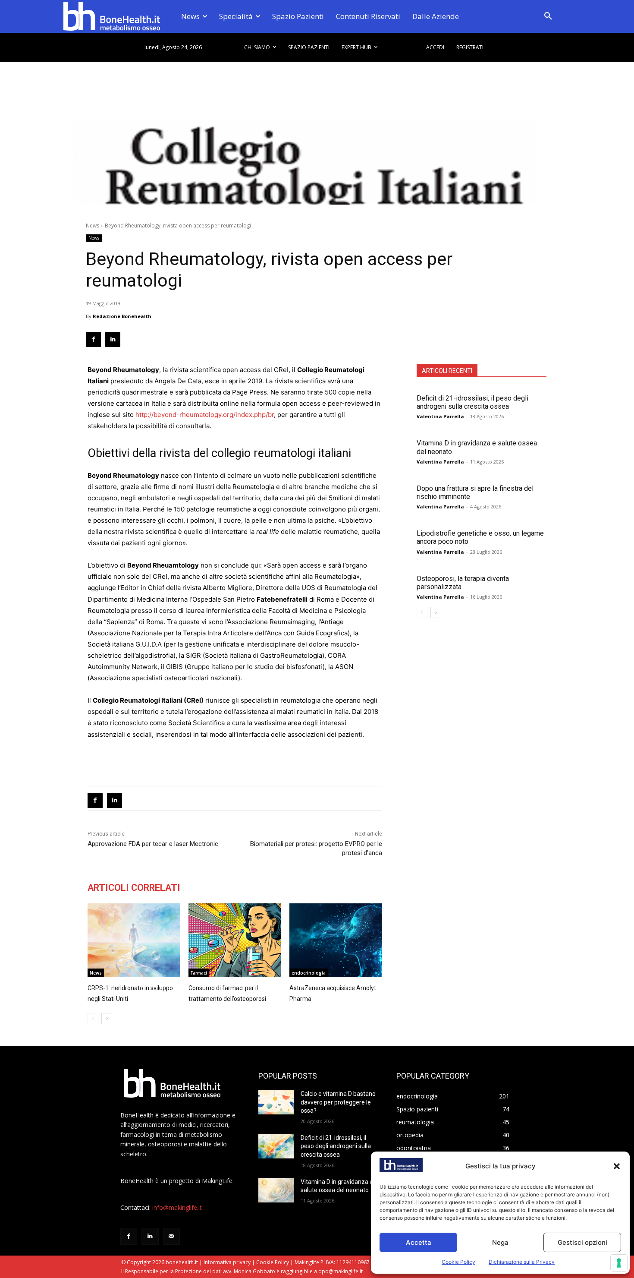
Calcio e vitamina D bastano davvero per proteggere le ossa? (338, 1102)
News (92, 225)
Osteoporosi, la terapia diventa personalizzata (463, 582)
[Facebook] (93, 339)
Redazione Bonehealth (122, 316)
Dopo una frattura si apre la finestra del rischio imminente (475, 492)
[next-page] (435, 612)
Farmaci (199, 973)
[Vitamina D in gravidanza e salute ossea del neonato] (276, 1190)
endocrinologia (309, 973)
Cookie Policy (458, 1262)
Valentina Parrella (440, 416)
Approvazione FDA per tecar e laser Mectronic (153, 844)
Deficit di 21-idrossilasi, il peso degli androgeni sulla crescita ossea (472, 402)
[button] (616, 1166)
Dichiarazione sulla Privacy (522, 1262)
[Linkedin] (112, 339)
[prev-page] (422, 612)
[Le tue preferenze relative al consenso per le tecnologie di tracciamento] (619, 1263)
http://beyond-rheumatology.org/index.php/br (204, 414)
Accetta (418, 1242)
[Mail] (171, 1236)
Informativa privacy (227, 1262)
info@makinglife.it (177, 1207)
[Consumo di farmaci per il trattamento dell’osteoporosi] (234, 940)
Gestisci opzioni (582, 1242)
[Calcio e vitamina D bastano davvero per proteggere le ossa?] (276, 1102)
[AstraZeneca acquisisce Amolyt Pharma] (335, 940)
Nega (500, 1242)
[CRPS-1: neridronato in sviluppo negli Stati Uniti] (134, 940)
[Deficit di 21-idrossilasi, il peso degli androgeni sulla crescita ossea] (276, 1146)
